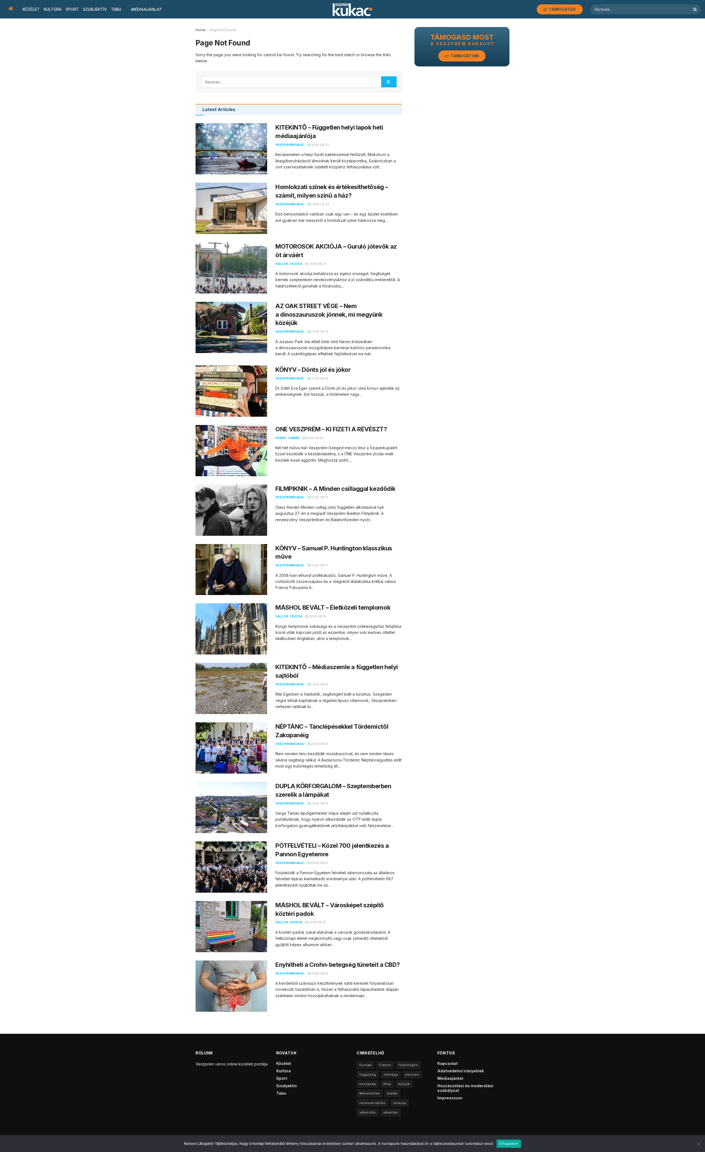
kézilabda (367, 1084)
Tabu (116, 9)
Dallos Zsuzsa (288, 264)
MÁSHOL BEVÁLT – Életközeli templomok (332, 607)
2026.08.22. (320, 145)
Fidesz (385, 1065)
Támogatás (562, 9)
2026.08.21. (317, 264)
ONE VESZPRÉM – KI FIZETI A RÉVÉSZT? (331, 429)
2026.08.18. (314, 438)
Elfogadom (508, 1143)
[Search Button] (695, 9)
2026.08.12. (319, 863)
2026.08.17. (319, 497)
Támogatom (464, 55)
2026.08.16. (317, 616)
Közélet (31, 9)
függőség (367, 1074)
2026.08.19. (319, 378)
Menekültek (369, 1093)
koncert (412, 1074)
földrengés (408, 1065)
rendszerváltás (372, 1103)
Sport (72, 9)
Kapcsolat (447, 1063)
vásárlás (390, 1112)
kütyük (404, 1084)
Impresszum (449, 1098)
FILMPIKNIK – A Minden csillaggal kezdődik (335, 488)
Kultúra (52, 9)
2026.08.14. (319, 744)
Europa (365, 1065)
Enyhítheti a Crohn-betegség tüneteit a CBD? (337, 964)
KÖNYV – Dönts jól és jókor (313, 369)
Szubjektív (95, 9)
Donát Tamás (287, 438)
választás (367, 1112)
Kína (387, 1084)
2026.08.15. (319, 684)
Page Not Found (223, 30)
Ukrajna (399, 1103)
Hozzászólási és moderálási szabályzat (465, 1088)
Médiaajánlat (146, 9)
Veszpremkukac (290, 145)
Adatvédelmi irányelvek (460, 1070)
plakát (392, 1093)
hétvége (391, 1074)
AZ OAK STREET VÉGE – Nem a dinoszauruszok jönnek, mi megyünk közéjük (329, 314)
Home (200, 30)
